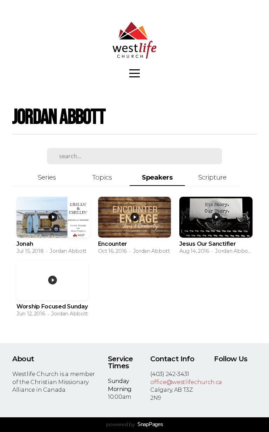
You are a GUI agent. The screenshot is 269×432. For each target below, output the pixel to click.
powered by (134, 424)
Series (47, 177)
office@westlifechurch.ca (186, 381)
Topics (102, 177)
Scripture (212, 177)
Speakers (157, 177)
